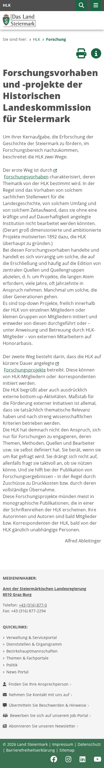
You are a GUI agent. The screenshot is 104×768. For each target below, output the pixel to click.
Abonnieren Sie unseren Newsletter (43, 726)
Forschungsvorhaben (26, 177)
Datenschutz (89, 744)
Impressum (62, 744)
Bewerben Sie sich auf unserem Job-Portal (49, 715)
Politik (11, 665)
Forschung (56, 39)
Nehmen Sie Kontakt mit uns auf (39, 694)
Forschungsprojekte (25, 370)
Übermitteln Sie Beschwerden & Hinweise (48, 705)
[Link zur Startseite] (19, 20)
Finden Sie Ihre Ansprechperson (39, 684)
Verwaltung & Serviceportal (31, 637)
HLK (36, 39)
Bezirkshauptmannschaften (32, 651)
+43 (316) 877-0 (33, 605)
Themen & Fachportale (27, 658)
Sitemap (67, 750)
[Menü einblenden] (95, 5)
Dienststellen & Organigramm (34, 644)
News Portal (17, 671)
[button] (81, 5)
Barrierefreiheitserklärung (30, 750)
